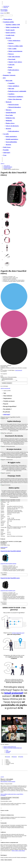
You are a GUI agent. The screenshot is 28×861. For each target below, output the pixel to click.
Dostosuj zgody (16, 797)
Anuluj (2, 859)
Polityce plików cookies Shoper (18, 850)
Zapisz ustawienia (8, 859)
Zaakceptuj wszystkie (5, 798)
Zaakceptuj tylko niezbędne (6, 797)
